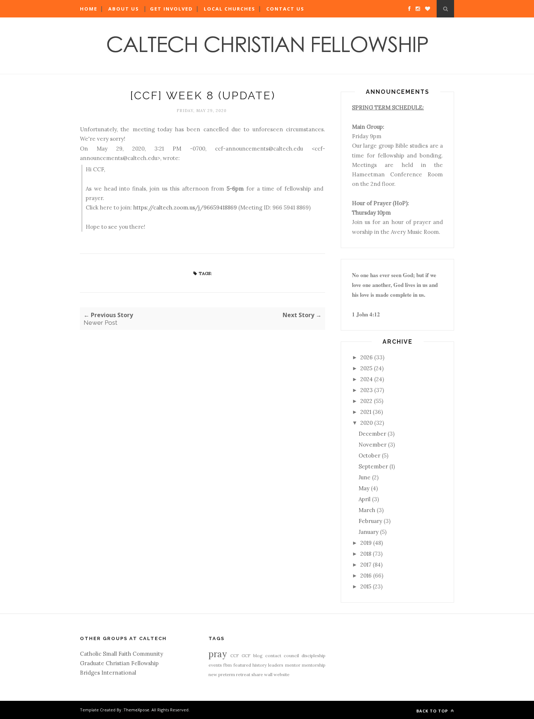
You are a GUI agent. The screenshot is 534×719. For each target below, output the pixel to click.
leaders (275, 665)
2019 (366, 542)
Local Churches (229, 8)
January (369, 531)
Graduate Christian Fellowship (119, 663)
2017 (365, 564)
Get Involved (171, 8)
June (365, 477)
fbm (227, 665)
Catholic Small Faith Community (121, 653)
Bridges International (108, 672)
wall (268, 674)
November (373, 444)
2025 (366, 368)
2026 (366, 357)
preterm (226, 674)
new (213, 674)
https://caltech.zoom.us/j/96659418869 (185, 207)
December (372, 433)
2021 (365, 411)
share (257, 674)
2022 (366, 401)
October (369, 455)
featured (242, 665)
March (367, 510)
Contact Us (285, 8)
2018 (365, 553)
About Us (123, 8)
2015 (365, 586)
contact (273, 655)
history (259, 665)
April (365, 499)
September (373, 466)
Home (88, 8)
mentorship (313, 665)
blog (258, 655)
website (282, 674)
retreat (243, 674)
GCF (246, 655)
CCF (234, 655)
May (364, 488)
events (215, 665)
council (291, 655)
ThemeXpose (136, 709)
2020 (366, 422)
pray (218, 654)
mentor (292, 665)
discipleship (313, 655)
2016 (366, 575)
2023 (366, 390)
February (370, 521)
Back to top (432, 711)
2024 (366, 379)
